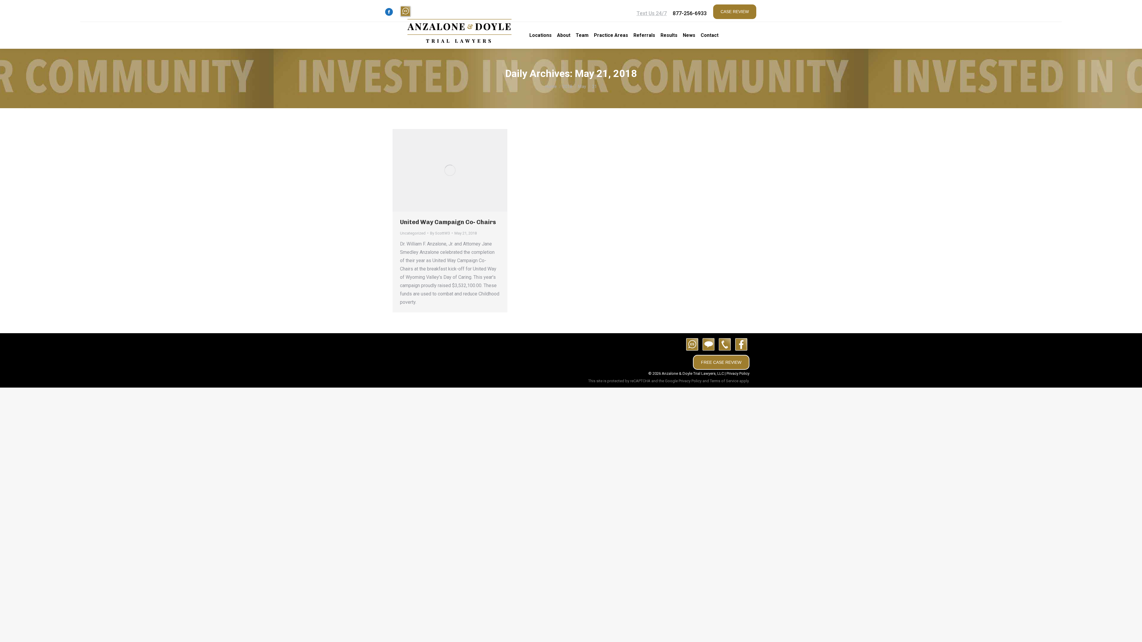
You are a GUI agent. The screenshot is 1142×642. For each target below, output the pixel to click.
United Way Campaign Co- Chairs (448, 222)
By (440, 233)
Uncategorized (413, 233)
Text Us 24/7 (651, 13)
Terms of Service (724, 381)
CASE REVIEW (735, 11)
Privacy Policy (738, 373)
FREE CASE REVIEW (721, 362)
